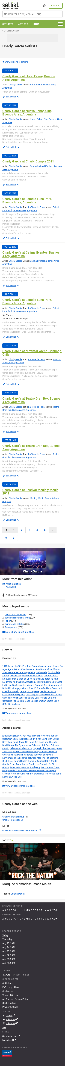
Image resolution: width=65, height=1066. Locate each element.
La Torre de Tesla (36, 207)
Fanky (8, 621)
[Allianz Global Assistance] (7, 1053)
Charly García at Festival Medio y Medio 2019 (30, 491)
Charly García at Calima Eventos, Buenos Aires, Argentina (30, 254)
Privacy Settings (10, 1007)
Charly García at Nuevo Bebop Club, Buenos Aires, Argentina (27, 112)
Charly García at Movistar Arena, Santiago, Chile (32, 352)
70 (6, 537)
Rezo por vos (11, 627)
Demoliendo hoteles (14, 624)
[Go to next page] (14, 538)
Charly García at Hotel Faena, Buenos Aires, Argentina (28, 78)
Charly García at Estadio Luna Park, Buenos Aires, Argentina (27, 200)
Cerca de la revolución (15, 614)
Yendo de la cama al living (17, 617)
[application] (32, 861)
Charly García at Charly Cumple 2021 (28, 161)
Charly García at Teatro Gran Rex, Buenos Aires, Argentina (31, 400)
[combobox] (32, 14)
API (4, 1027)
